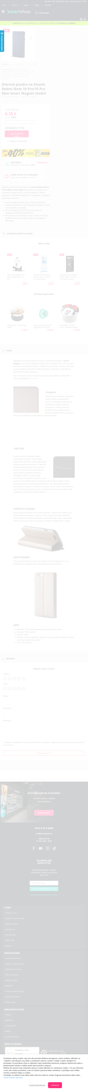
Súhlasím (55, 1085)
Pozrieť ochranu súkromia (13, 1077)
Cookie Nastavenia (37, 1085)
